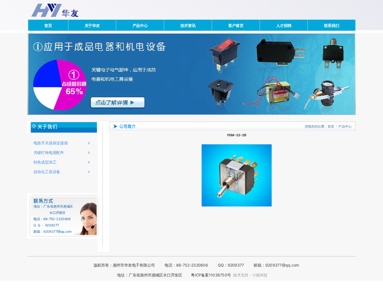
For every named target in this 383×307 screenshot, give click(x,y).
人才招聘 (283, 25)
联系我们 (331, 25)
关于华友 (92, 25)
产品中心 (140, 25)
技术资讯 (188, 25)
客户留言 (236, 25)
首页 (48, 25)
